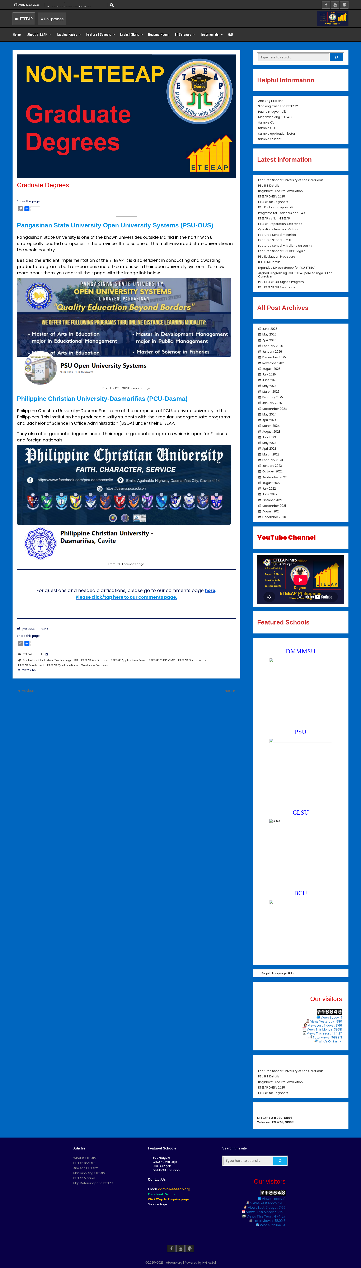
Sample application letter (276, 134)
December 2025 (274, 357)
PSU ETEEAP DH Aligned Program (281, 282)
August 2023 (271, 431)
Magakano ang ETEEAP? (275, 117)
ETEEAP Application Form (128, 660)
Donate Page (157, 1204)
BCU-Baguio (161, 1158)
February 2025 (272, 397)
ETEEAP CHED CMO (162, 660)
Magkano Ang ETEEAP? (89, 1173)
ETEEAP (26, 18)
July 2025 (269, 374)
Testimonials (209, 34)
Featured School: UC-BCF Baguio (281, 251)
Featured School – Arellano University (285, 246)
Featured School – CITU (275, 240)
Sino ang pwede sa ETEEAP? (278, 106)
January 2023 (272, 466)
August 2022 (271, 483)
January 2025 (272, 403)
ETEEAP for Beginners (273, 202)
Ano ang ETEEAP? (270, 101)
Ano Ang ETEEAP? (85, 1168)
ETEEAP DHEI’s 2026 (271, 197)
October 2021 (272, 500)
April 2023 (269, 448)
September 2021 (274, 506)
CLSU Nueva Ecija (165, 1162)
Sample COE (267, 128)
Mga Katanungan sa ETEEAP (93, 1183)
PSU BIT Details (268, 186)
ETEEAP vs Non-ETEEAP (274, 218)
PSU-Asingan (162, 1166)
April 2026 (269, 340)
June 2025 (269, 380)
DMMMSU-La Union (166, 1170)
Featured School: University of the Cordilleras (290, 180)
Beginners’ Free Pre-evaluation (280, 191)
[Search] (336, 57)
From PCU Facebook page (126, 564)
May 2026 (269, 334)
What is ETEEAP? (85, 1158)
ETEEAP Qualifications (62, 665)
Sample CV (266, 123)
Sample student (270, 139)
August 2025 (271, 369)
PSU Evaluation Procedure (276, 257)
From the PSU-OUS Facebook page (126, 388)
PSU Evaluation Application (277, 207)
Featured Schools (98, 34)
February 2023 (272, 460)
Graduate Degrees (94, 665)
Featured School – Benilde (277, 235)
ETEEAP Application (94, 660)
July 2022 (269, 488)
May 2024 (269, 414)
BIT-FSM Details (269, 262)
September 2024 (274, 408)
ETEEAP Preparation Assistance (280, 224)
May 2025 (269, 386)
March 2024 (271, 426)
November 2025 (273, 363)
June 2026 (269, 329)
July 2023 (269, 437)
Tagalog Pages (66, 34)
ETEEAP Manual (84, 1178)
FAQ (230, 34)
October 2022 (272, 471)
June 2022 (269, 494)
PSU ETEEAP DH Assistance (276, 287)
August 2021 (271, 511)
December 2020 (274, 517)
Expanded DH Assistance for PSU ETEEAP (286, 268)
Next (229, 690)
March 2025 (270, 392)
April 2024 (269, 420)
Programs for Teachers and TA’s (281, 213)
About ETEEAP (37, 34)
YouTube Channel (286, 537)
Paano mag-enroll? (272, 112)
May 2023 (269, 443)
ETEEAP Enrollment (31, 665)
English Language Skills (278, 973)
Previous (27, 690)
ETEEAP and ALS (84, 1163)
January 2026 (272, 352)
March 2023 (270, 454)
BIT (76, 660)
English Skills (129, 34)
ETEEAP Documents (192, 660)
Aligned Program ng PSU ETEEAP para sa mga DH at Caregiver (295, 275)
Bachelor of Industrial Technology (47, 660)
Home (17, 34)
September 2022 (274, 477)
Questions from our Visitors (278, 229)
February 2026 (272, 346)
